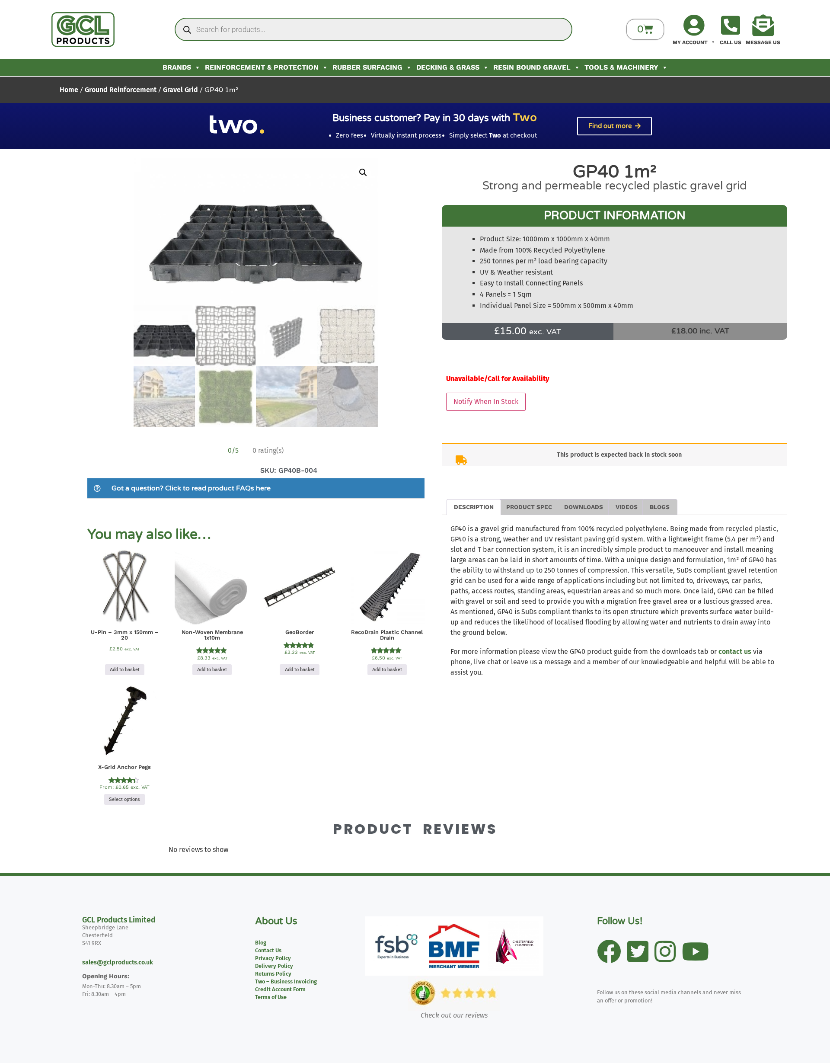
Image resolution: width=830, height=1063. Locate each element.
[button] (363, 172)
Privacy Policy (273, 958)
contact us (734, 651)
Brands (177, 67)
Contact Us (268, 950)
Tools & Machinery (621, 67)
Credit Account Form (280, 989)
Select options (124, 799)
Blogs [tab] (660, 506)
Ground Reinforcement (120, 90)
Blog (260, 942)
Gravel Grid (180, 90)
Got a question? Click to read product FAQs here (191, 488)
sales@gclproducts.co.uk (117, 962)
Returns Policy (273, 973)
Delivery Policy (274, 966)
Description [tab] (474, 506)
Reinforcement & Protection (262, 67)
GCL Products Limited (119, 920)
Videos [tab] (627, 506)
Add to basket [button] (125, 669)
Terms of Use (271, 997)
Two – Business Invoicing (286, 981)
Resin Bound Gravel (532, 67)
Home (69, 90)
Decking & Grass (447, 67)
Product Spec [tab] (529, 506)
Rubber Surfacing (367, 67)
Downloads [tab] (583, 506)
